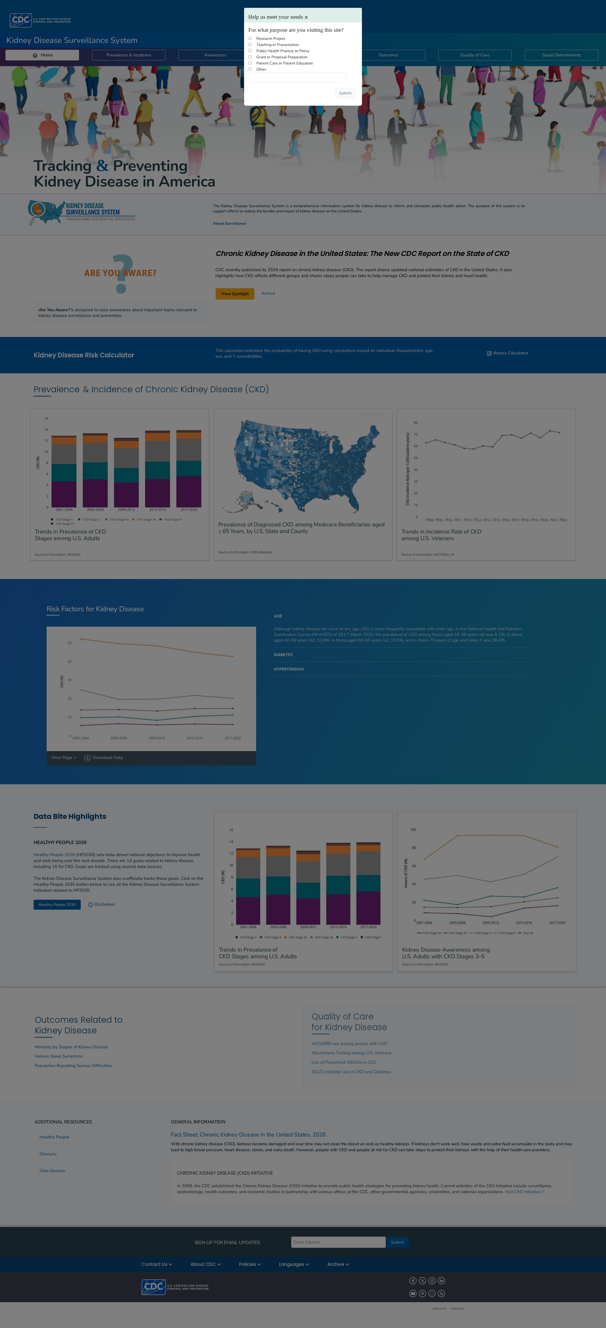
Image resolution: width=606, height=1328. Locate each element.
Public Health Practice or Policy (282, 51)
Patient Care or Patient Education (284, 63)
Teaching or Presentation (277, 44)
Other (261, 69)
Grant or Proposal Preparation (281, 57)
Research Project (270, 38)
